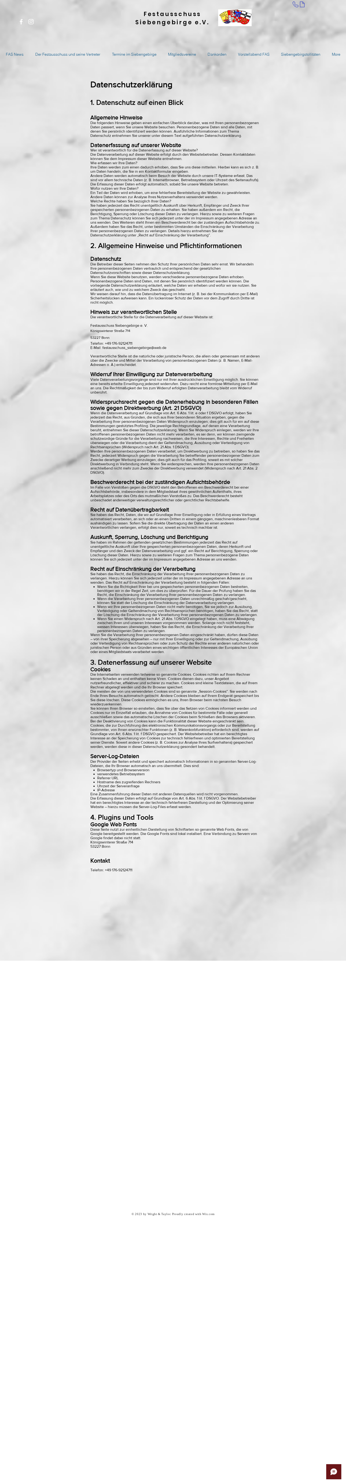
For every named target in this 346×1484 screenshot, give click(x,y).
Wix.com (208, 1214)
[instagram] (31, 21)
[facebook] (21, 21)
